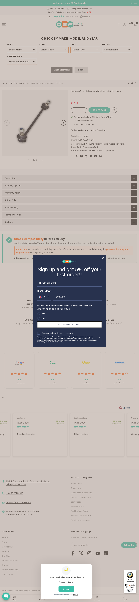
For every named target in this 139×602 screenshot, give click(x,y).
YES (43, 313)
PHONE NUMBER (44, 291)
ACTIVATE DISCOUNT (69, 324)
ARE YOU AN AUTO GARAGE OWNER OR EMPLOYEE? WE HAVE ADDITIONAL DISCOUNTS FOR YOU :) (64, 307)
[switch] (130, 590)
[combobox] (44, 297)
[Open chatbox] (6, 596)
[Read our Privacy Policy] (100, 337)
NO (43, 318)
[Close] (103, 258)
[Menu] (134, 571)
